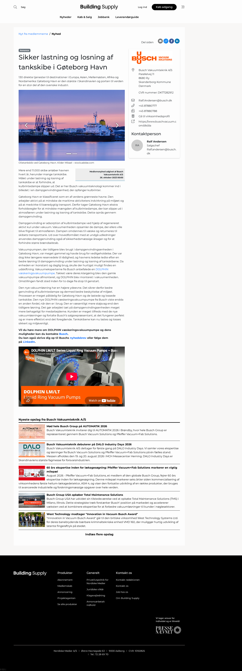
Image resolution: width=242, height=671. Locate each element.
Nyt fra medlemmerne (33, 33)
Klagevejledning (96, 595)
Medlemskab (64, 585)
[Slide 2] (74, 153)
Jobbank (103, 17)
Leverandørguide (127, 17)
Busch (63, 334)
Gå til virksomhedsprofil (154, 116)
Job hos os (122, 592)
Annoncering (64, 592)
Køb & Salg (84, 17)
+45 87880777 (148, 105)
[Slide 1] (68, 153)
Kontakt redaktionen (128, 579)
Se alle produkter (67, 604)
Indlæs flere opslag (99, 534)
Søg (23, 7)
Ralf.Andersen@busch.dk (155, 100)
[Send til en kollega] (160, 41)
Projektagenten (66, 598)
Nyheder (65, 17)
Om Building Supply (127, 598)
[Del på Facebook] (171, 41)
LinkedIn (29, 341)
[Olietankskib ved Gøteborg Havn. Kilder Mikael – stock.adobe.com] (72, 125)
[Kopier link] (165, 41)
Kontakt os (122, 585)
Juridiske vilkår (95, 589)
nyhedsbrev (78, 337)
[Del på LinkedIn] (177, 41)
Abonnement (65, 579)
